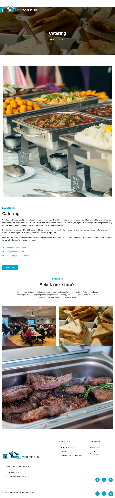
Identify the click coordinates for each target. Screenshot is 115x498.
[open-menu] (107, 9)
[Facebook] (97, 493)
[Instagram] (104, 493)
